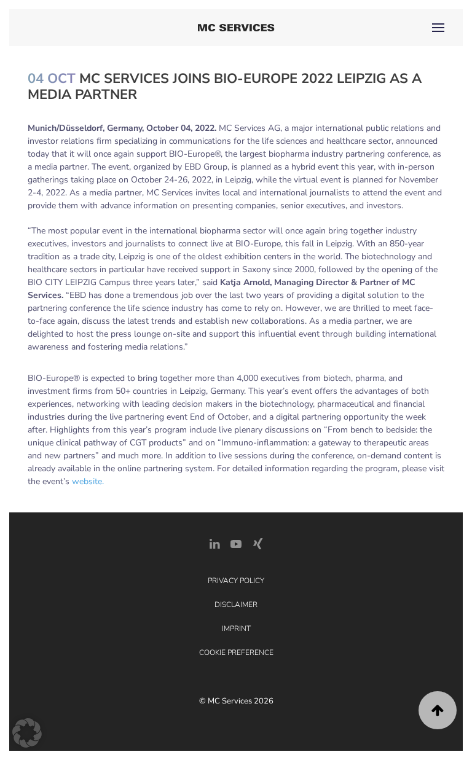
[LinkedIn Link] (214, 543)
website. (88, 481)
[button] (438, 27)
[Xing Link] (257, 543)
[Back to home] (236, 27)
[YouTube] (236, 543)
